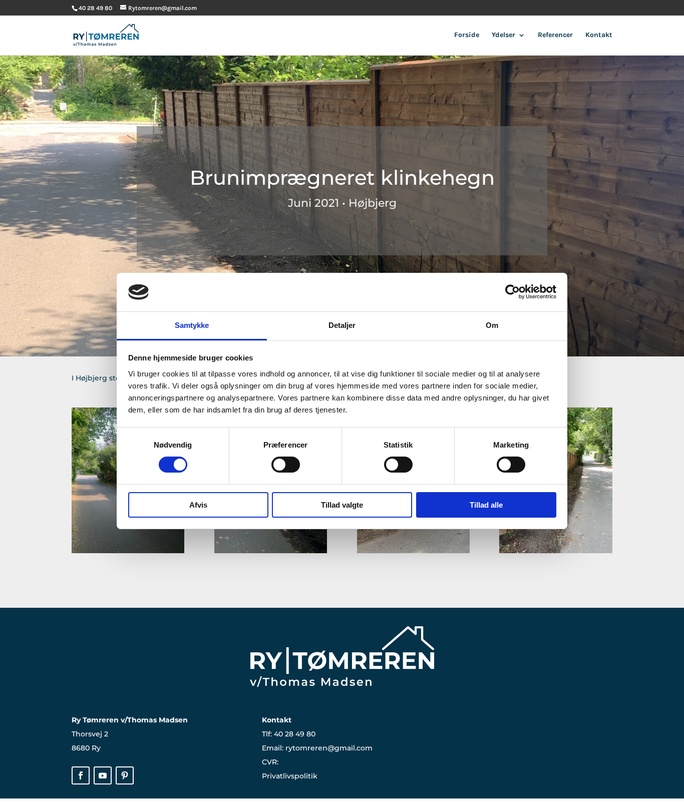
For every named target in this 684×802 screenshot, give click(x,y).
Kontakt (598, 35)
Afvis (198, 505)
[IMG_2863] (270, 553)
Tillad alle (486, 505)
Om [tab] (492, 325)
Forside (466, 35)
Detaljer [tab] (342, 325)
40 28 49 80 (294, 733)
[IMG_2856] (413, 553)
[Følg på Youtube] (103, 775)
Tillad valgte (342, 505)
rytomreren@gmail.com (329, 747)
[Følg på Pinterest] (125, 775)
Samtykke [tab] (192, 325)
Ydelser (503, 35)
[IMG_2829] (128, 553)
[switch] (285, 465)
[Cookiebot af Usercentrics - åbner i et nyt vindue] (512, 291)
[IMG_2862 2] (555, 553)
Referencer (555, 35)
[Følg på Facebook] (81, 775)
